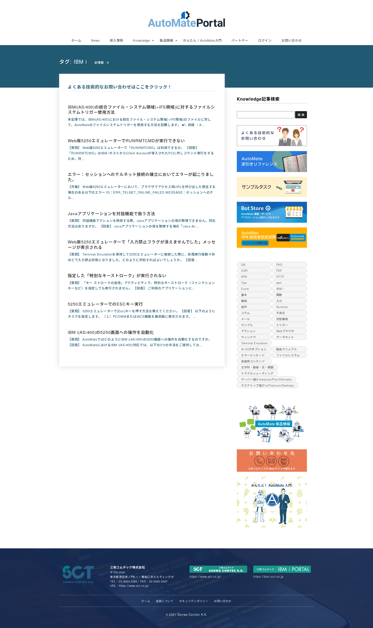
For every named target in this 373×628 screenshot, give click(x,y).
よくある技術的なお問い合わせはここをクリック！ (120, 87)
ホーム (76, 40)
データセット (285, 337)
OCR (244, 270)
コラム (245, 313)
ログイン (265, 40)
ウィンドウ (248, 337)
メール (245, 319)
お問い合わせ (291, 40)
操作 (244, 307)
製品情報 (166, 40)
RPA (244, 277)
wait (279, 283)
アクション (248, 331)
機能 (244, 301)
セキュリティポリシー (194, 601)
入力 (279, 301)
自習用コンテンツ (253, 361)
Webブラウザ (285, 331)
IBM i (280, 289)
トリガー (282, 325)
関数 (279, 295)
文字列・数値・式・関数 (257, 367)
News (95, 40)
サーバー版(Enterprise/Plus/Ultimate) (266, 379)
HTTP (280, 277)
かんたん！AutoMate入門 (202, 40)
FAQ (279, 264)
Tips (244, 283)
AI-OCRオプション (253, 349)
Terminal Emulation (254, 343)
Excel (245, 289)
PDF (279, 270)
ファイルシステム (288, 355)
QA (243, 264)
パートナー (239, 40)
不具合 (280, 313)
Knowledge (141, 40)
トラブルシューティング (257, 373)
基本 (244, 295)
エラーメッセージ (252, 355)
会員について (165, 601)
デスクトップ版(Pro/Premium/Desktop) (267, 385)
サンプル (247, 325)
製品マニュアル (286, 349)
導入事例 (116, 40)
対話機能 (282, 319)
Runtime (282, 307)
